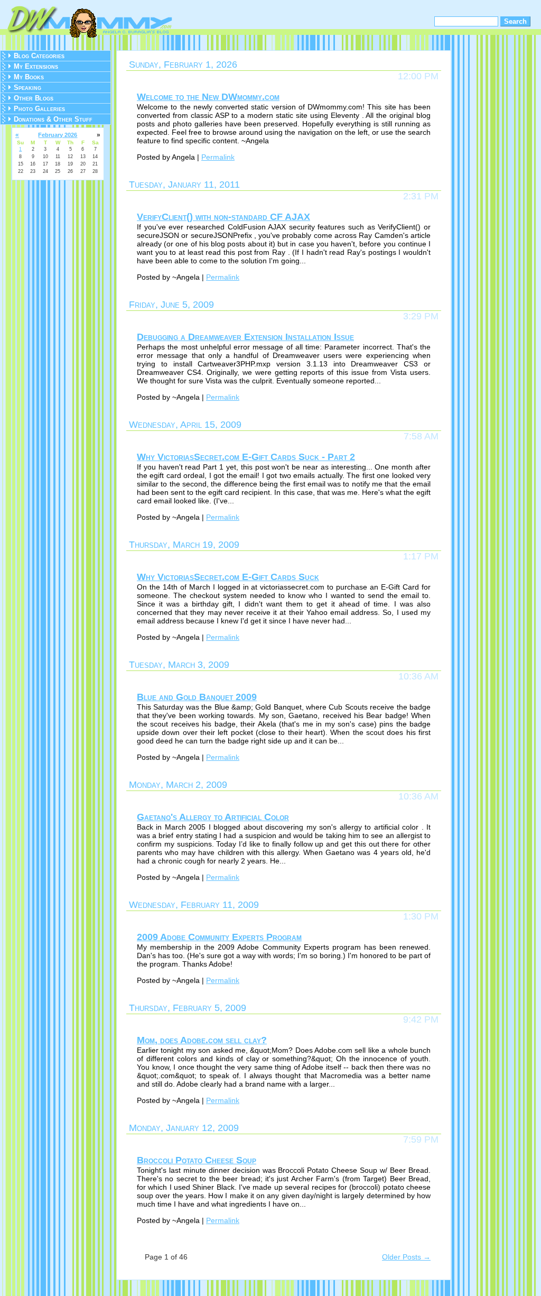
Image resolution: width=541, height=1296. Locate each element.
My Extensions (36, 66)
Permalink (218, 157)
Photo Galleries (39, 109)
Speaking (27, 87)
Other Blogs (33, 98)
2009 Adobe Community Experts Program (219, 937)
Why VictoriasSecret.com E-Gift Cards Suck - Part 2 (246, 457)
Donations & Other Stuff (53, 119)
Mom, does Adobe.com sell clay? (202, 1040)
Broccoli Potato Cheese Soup (196, 1160)
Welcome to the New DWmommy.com (208, 96)
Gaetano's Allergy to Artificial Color (213, 817)
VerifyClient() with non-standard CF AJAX (223, 217)
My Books (29, 77)
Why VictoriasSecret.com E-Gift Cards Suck (228, 577)
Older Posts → (406, 1257)
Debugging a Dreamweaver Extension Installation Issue (245, 337)
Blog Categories (39, 56)
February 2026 (57, 135)
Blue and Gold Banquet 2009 (197, 697)
